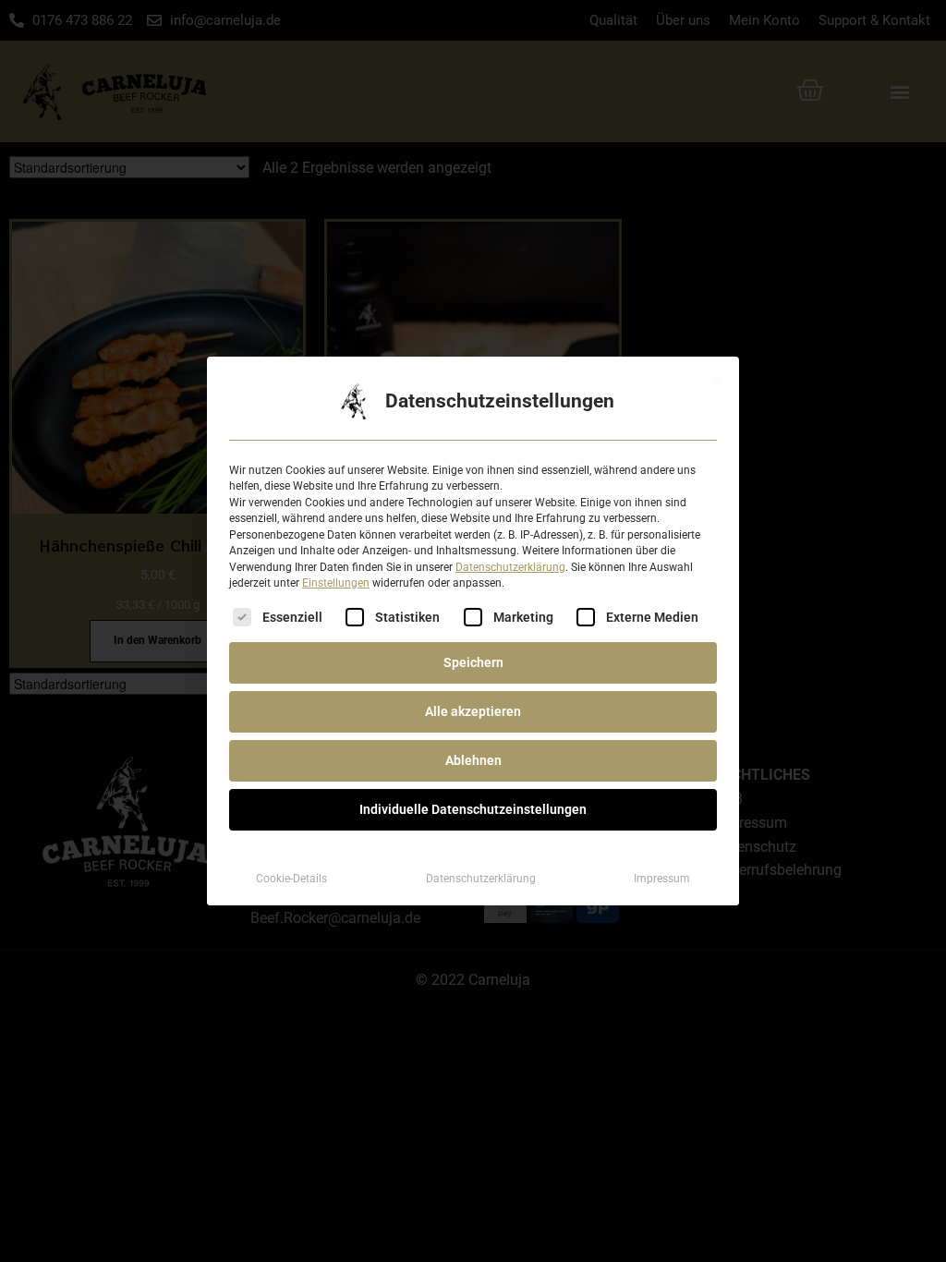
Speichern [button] (473, 662)
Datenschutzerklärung (510, 567)
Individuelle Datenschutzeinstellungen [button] (473, 809)
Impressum (662, 878)
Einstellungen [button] (336, 582)
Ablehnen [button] (473, 760)
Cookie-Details (291, 878)
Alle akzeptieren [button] (473, 711)
